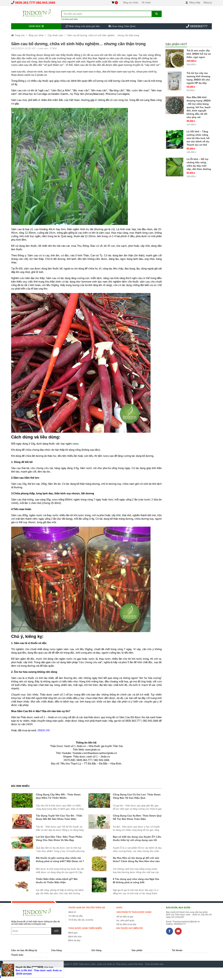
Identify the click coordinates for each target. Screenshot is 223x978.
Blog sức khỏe (130, 2)
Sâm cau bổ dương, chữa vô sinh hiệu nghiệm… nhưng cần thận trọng (103, 35)
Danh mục (35, 26)
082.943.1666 (45, 2)
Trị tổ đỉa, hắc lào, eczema (80, 920)
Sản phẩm (137, 950)
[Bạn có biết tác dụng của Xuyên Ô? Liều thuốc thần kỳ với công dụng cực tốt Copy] (99, 842)
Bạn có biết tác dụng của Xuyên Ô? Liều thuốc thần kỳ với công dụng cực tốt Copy (137, 840)
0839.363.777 (24, 2)
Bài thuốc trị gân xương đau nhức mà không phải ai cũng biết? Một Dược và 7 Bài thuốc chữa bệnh (60, 861)
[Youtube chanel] (178, 931)
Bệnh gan (73, 933)
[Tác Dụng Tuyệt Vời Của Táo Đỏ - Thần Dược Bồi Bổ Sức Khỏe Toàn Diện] (22, 821)
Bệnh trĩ (72, 912)
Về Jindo (146, 2)
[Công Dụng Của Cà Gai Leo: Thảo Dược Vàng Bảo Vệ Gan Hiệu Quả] (99, 800)
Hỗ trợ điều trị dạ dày (126, 924)
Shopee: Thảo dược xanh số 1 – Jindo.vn (86, 756)
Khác (119, 907)
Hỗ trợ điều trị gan (124, 916)
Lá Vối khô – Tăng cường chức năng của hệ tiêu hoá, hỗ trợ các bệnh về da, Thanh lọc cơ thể (198, 138)
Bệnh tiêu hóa (75, 936)
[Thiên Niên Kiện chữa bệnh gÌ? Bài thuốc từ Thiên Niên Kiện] (22, 884)
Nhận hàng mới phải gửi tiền (84, 26)
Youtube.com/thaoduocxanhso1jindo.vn (94, 753)
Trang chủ (19, 35)
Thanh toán (17, 955)
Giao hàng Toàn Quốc (124, 26)
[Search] (157, 14)
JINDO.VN (43, 730)
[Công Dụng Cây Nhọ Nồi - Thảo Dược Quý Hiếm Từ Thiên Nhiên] (22, 800)
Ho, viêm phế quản (125, 920)
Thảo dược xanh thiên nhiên (85, 928)
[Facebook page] (169, 931)
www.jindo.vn (92, 749)
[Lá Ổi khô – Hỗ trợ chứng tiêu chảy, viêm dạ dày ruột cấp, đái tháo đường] (174, 167)
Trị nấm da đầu (75, 916)
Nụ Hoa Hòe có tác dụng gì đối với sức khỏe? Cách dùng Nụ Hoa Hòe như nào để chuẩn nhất (136, 861)
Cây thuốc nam (55, 35)
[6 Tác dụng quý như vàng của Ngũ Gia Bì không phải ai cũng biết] (99, 884)
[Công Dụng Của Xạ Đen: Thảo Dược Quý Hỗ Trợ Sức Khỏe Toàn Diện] (99, 821)
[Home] (36, 13)
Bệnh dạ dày (74, 940)
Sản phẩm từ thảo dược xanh (133, 912)
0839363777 (198, 26)
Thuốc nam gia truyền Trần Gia (86, 907)
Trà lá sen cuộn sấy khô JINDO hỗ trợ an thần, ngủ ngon (199, 53)
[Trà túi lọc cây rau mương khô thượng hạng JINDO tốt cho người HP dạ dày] (174, 80)
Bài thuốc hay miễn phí (129, 928)
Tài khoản (177, 950)
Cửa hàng (56, 950)
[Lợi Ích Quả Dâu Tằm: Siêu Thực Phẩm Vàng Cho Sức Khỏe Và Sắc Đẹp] (22, 842)
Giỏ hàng (96, 950)
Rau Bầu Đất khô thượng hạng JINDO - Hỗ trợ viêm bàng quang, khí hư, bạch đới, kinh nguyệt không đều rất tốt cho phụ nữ (199, 107)
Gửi (56, 931)
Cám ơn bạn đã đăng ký (24, 950)
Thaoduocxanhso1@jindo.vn (186, 921)
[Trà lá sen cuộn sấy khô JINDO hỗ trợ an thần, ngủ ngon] (174, 58)
